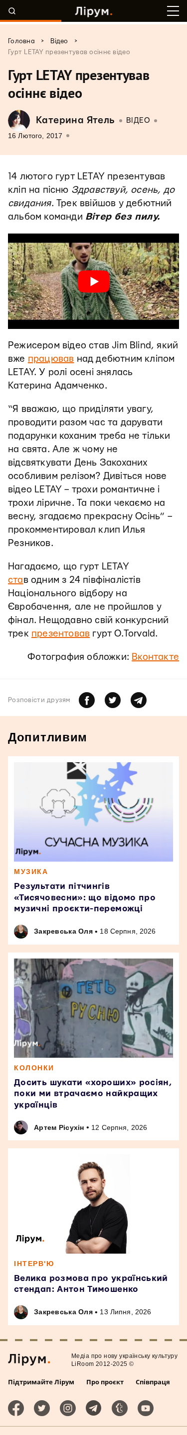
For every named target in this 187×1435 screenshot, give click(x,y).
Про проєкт (105, 1381)
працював (51, 359)
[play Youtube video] (93, 281)
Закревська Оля (63, 931)
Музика (31, 872)
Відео (138, 120)
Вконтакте (155, 657)
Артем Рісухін (59, 1127)
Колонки (34, 1068)
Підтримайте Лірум (41, 1381)
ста (15, 580)
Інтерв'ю (34, 1264)
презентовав (60, 633)
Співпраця (153, 1381)
